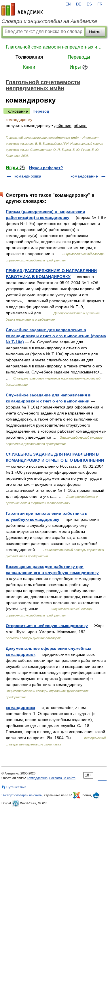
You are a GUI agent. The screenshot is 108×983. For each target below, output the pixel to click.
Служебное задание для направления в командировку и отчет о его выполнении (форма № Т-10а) (56, 335)
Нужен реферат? (46, 167)
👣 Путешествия (13, 787)
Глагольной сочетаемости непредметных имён (54, 47)
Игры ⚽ (79, 67)
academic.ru (22, 9)
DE (78, 4)
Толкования (29, 57)
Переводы (79, 57)
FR (99, 4)
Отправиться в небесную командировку (47, 625)
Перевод (41, 111)
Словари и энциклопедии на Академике (49, 21)
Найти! (95, 32)
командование (84, 176)
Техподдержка (37, 778)
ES (89, 4)
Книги (29, 67)
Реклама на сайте (62, 778)
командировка (27, 176)
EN (68, 4)
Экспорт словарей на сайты (21, 795)
